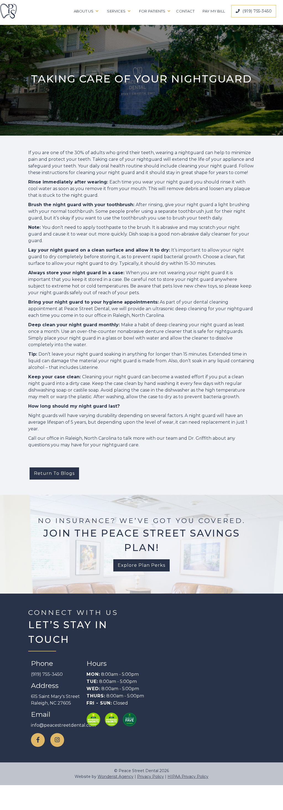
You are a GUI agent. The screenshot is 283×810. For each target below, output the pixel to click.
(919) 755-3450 (254, 11)
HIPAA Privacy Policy (187, 776)
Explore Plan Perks (141, 565)
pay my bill (214, 11)
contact (185, 11)
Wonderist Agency (115, 776)
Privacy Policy (150, 776)
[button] (85, 11)
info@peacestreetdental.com (63, 725)
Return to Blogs (54, 473)
